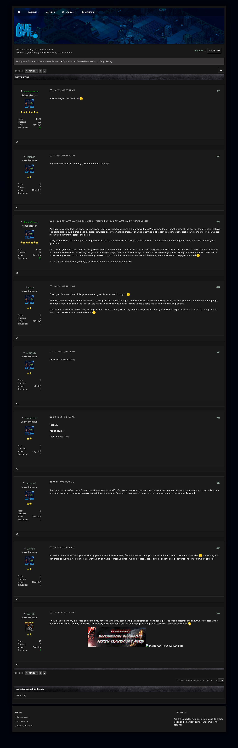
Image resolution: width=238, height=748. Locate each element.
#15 (218, 352)
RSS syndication (25, 725)
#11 (218, 91)
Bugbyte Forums (27, 61)
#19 (218, 613)
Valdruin (31, 156)
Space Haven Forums (49, 61)
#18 (218, 548)
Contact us (22, 721)
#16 (218, 417)
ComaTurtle (31, 418)
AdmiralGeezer (140, 221)
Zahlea (31, 548)
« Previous (31, 70)
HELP (52, 12)
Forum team (23, 717)
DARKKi (31, 613)
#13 (218, 221)
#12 (218, 156)
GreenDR (31, 352)
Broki (31, 287)
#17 (218, 483)
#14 (218, 287)
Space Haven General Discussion (79, 61)
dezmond (31, 483)
